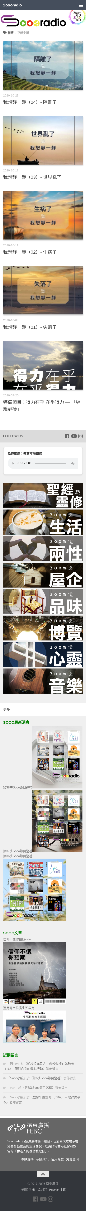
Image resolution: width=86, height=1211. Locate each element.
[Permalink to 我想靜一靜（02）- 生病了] (43, 215)
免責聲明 (72, 1159)
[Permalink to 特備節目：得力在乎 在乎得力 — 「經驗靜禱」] (43, 365)
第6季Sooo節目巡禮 (46, 1078)
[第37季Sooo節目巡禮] (57, 851)
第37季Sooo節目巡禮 (17, 851)
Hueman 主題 (57, 1189)
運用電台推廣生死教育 (18, 1008)
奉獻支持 (27, 1159)
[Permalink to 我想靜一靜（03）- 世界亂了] (43, 140)
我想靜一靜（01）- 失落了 (30, 327)
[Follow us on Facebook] (67, 436)
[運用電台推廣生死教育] (34, 1042)
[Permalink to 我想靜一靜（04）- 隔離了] (43, 65)
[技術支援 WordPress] (33, 1189)
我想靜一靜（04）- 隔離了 (30, 102)
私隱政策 (42, 1159)
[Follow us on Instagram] (80, 436)
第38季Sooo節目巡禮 (17, 787)
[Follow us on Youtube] (73, 436)
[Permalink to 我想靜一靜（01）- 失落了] (43, 290)
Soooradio (12, 5)
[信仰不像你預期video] (34, 1003)
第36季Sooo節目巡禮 (17, 856)
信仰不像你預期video (17, 939)
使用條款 (57, 1159)
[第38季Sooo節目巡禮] (57, 787)
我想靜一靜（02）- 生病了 (30, 252)
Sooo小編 (16, 1078)
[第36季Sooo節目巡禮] (34, 919)
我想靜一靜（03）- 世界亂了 (32, 177)
